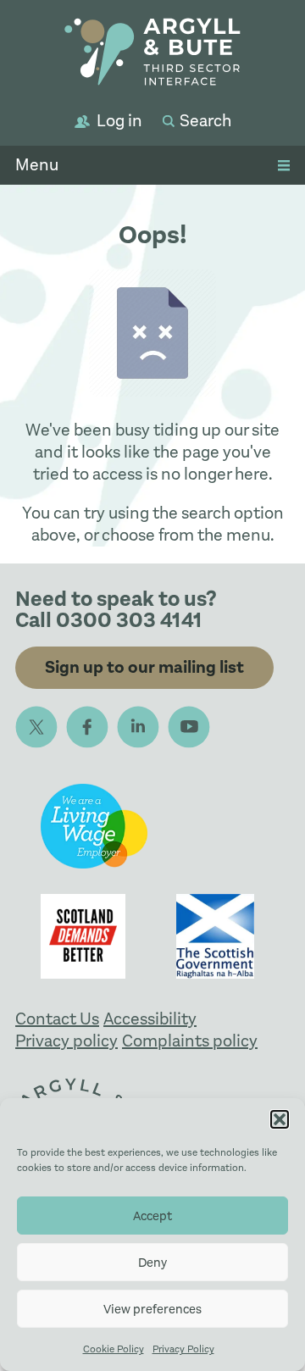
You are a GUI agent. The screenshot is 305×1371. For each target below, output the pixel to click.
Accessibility (150, 1018)
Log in (119, 120)
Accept (152, 1215)
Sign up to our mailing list (144, 667)
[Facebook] (87, 727)
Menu (36, 164)
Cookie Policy (113, 1349)
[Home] (152, 55)
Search (205, 120)
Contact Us (57, 1018)
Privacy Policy (183, 1349)
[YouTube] (189, 727)
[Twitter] (36, 727)
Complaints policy (190, 1041)
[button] (279, 1119)
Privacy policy (66, 1041)
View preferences (152, 1309)
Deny (152, 1262)
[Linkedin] (138, 727)
